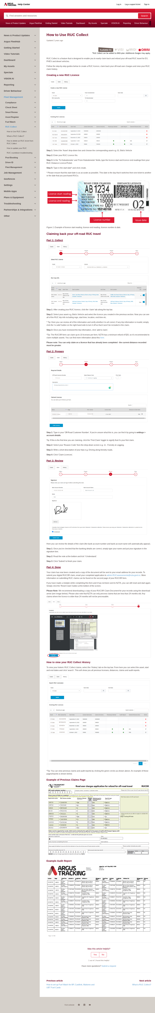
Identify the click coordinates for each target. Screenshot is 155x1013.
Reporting (127, 23)
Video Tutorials (67, 23)
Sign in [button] (146, 4)
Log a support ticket (132, 4)
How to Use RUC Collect (17, 131)
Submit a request (108, 966)
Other (7, 216)
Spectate (104, 23)
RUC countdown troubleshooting (19, 153)
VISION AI (115, 23)
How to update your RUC (17, 148)
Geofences (9, 179)
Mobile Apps (10, 191)
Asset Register (12, 117)
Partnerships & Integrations (18, 210)
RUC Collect (11, 127)
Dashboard (80, 23)
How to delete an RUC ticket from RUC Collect (20, 142)
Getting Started (51, 23)
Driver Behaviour (141, 23)
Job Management (13, 173)
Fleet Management (13, 97)
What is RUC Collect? (141, 985)
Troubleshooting (12, 203)
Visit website (69, 1005)
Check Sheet (11, 107)
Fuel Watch (10, 122)
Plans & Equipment (14, 197)
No (103, 955)
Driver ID (9, 162)
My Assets (93, 23)
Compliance (10, 103)
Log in (118, 4)
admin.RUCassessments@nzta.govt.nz (123, 575)
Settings (8, 185)
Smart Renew (11, 112)
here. (102, 338)
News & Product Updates (16, 23)
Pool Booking (11, 158)
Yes (95, 955)
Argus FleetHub (35, 23)
